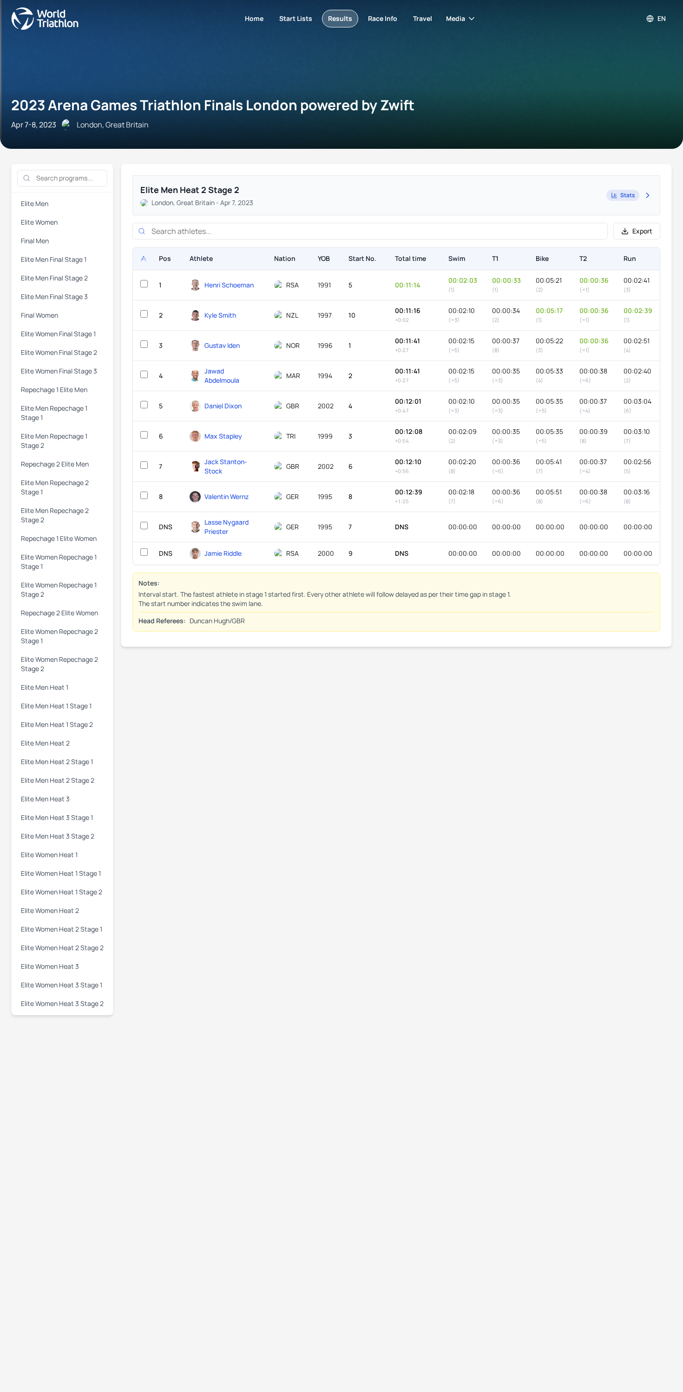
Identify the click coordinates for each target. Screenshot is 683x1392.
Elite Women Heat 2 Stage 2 (62, 947)
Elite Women (39, 222)
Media (455, 18)
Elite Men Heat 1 (44, 687)
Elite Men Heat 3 (45, 798)
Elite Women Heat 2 (50, 910)
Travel (422, 18)
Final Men (35, 240)
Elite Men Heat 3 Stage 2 (57, 836)
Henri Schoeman (229, 284)
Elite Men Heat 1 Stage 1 (56, 705)
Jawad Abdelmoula (221, 375)
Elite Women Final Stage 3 (59, 370)
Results (340, 18)
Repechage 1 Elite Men (54, 389)
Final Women (39, 315)
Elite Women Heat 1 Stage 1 (61, 873)
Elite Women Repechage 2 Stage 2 (59, 664)
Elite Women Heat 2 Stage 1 (61, 929)
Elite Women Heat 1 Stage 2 (61, 891)
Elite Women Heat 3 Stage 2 (62, 1003)
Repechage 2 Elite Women (59, 612)
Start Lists (295, 18)
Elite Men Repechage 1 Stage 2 (54, 441)
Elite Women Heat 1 (49, 854)
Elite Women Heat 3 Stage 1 (61, 984)
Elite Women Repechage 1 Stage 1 (59, 562)
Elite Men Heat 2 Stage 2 (57, 780)
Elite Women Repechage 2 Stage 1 (59, 636)
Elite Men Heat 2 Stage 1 (57, 761)
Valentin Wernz (226, 496)
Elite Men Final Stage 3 (54, 296)
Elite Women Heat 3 (50, 966)
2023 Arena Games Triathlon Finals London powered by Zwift (212, 104)
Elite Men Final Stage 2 (54, 277)
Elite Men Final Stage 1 (53, 259)
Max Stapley (223, 436)
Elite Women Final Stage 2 (59, 352)
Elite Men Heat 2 (45, 743)
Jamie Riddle (223, 553)
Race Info (382, 18)
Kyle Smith (220, 315)
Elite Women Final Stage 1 (58, 333)
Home (254, 18)
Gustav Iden (222, 345)
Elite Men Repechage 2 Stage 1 (55, 487)
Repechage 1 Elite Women (59, 538)
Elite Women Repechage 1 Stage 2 (59, 589)
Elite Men (34, 203)
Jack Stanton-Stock (225, 466)
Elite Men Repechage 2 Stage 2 (55, 515)
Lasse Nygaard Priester (226, 527)
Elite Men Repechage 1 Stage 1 (54, 413)
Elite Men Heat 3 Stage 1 (57, 817)
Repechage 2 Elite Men (55, 464)
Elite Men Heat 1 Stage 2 (57, 724)
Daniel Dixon (223, 405)
